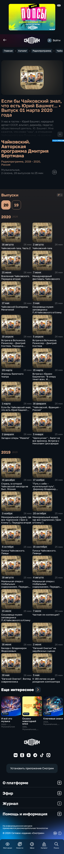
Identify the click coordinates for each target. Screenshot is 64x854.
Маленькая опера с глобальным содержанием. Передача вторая (15, 585)
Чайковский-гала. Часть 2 (16, 248)
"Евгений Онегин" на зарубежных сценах (44, 649)
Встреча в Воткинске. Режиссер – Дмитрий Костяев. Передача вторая (13, 344)
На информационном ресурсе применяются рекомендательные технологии (25, 827)
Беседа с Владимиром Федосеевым (14, 649)
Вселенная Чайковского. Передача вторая (15, 277)
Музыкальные (10, 169)
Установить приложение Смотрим (32, 768)
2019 (15, 452)
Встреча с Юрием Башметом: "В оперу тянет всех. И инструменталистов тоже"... (44, 379)
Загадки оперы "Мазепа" (15, 438)
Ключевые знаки (53, 718)
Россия (5, 164)
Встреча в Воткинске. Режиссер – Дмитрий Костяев (44, 343)
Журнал (10, 803)
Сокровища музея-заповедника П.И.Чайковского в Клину (47, 309)
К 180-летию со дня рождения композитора (46, 680)
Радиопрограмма (42, 51)
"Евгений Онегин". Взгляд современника (16, 680)
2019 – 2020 (32, 161)
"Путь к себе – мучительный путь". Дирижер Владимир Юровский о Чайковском (46, 487)
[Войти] (49, 40)
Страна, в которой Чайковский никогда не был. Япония (14, 486)
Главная (8, 51)
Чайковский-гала (42, 248)
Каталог (22, 51)
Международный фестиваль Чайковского (46, 277)
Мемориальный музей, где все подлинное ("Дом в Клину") (46, 520)
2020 (15, 216)
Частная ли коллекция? (45, 614)
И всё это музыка (6, 719)
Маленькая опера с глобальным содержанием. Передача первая (46, 585)
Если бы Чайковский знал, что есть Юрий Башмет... (16, 408)
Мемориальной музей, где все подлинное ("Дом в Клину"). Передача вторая (16, 520)
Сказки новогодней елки (29, 721)
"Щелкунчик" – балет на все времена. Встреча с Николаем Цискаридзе (46, 441)
